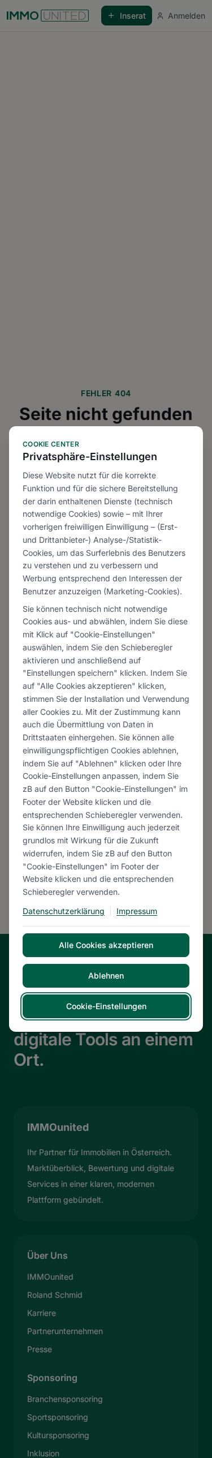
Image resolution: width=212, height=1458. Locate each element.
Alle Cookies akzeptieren (106, 945)
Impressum (136, 911)
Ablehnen (106, 975)
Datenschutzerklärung (64, 911)
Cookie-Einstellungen (106, 1006)
